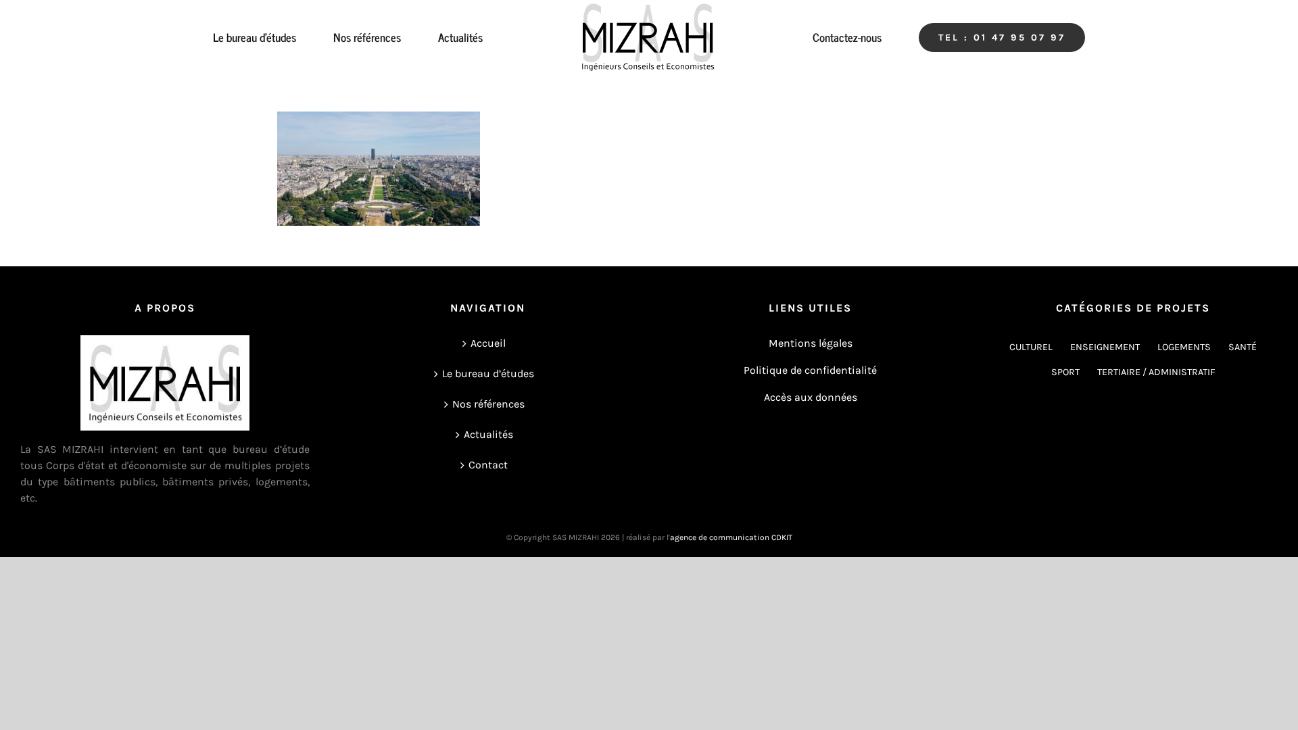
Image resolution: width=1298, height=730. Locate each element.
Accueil (488, 343)
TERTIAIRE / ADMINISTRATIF (1156, 372)
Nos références (488, 403)
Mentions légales (810, 343)
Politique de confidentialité (810, 370)
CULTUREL (1031, 347)
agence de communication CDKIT (731, 537)
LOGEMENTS (1184, 347)
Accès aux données (810, 397)
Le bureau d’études (488, 373)
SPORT (1065, 372)
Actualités (488, 434)
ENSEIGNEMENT (1105, 347)
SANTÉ (1242, 347)
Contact (488, 464)
